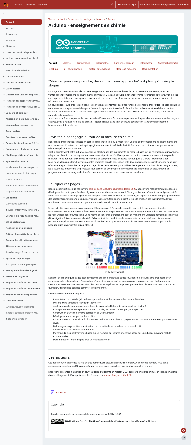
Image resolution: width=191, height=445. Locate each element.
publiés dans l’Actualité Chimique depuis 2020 (112, 188)
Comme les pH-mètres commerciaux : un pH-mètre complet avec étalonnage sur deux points (23, 239)
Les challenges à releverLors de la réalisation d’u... (23, 252)
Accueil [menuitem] (18, 4)
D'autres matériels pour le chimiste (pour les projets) (23, 52)
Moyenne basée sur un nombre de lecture (23, 282)
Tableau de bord (56, 19)
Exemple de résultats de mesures (23, 215)
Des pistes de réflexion (18, 70)
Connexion (183, 4)
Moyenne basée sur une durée (23, 288)
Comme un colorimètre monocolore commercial (23, 149)
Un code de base (15, 76)
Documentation (15, 300)
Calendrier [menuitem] (30, 4)
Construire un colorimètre (21, 137)
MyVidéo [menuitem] (42, 4)
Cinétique (11, 197)
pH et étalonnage (16, 221)
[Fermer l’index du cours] (3, 13)
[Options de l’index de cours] (39, 13)
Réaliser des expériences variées (23, 100)
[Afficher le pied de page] (183, 437)
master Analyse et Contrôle (118, 375)
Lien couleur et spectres (19, 124)
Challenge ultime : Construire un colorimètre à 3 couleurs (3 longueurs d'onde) (23, 155)
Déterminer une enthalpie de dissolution (23, 94)
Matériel (11, 46)
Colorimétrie (13, 130)
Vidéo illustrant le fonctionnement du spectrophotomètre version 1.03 (23, 185)
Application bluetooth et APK (21, 191)
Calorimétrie (13, 88)
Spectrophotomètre (17, 161)
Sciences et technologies (80, 19)
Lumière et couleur (16, 112)
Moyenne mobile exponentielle (23, 294)
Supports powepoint (16, 318)
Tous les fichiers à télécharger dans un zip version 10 (23, 173)
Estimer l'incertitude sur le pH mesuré (23, 233)
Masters (100, 19)
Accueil (10, 21)
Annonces (11, 40)
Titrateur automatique (19, 246)
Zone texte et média (16, 203)
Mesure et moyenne (17, 276)
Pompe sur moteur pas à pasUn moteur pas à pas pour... (23, 264)
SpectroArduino (14, 179)
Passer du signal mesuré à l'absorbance (23, 143)
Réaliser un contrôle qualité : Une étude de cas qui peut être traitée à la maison (23, 106)
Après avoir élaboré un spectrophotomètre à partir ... (23, 167)
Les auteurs (12, 33)
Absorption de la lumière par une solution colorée (23, 118)
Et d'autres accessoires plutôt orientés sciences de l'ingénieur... (23, 58)
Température (13, 64)
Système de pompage (18, 258)
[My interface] (183, 430)
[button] (112, 4)
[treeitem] (21, 31)
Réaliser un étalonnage (19, 227)
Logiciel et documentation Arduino (23, 312)
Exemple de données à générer (23, 270)
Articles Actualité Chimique (20, 306)
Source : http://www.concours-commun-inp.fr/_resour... (23, 209)
